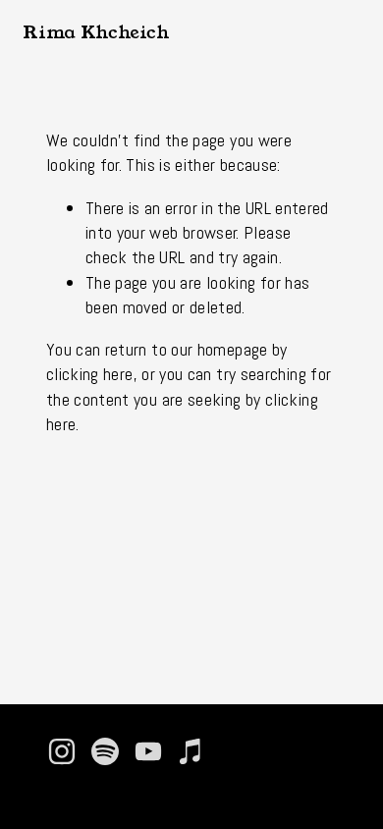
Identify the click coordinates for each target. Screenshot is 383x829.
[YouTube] (148, 751)
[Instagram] (62, 751)
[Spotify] (105, 751)
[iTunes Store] (191, 751)
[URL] (234, 751)
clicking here (90, 373)
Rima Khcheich (96, 32)
